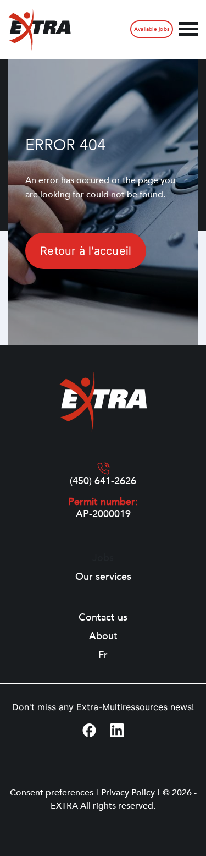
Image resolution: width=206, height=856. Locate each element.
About (103, 636)
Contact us (103, 618)
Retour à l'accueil (85, 250)
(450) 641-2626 (103, 481)
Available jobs (151, 29)
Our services (103, 577)
